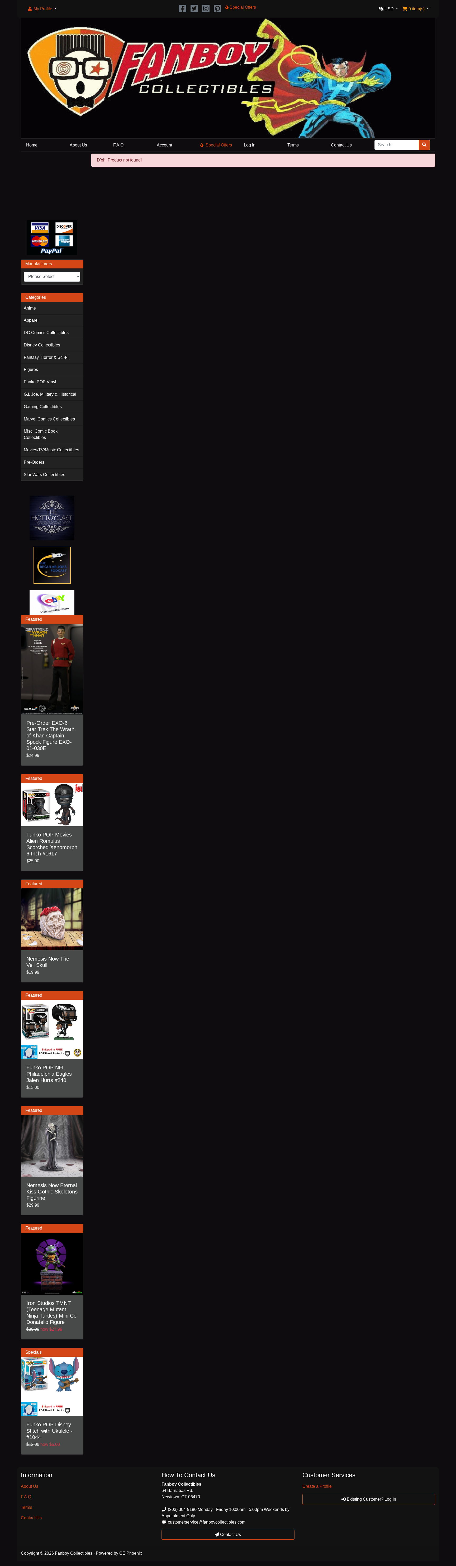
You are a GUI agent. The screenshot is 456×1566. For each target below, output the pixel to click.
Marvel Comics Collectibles (49, 419)
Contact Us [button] (230, 1534)
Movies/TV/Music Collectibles (51, 450)
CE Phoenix (130, 1553)
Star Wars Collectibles (44, 474)
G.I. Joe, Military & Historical (50, 394)
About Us (78, 145)
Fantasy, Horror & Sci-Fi (46, 357)
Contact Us (341, 145)
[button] (42, 9)
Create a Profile (317, 1486)
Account (164, 145)
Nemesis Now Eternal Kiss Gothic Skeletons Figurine (52, 1191)
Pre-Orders (34, 462)
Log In (249, 145)
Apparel (31, 320)
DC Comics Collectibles (46, 332)
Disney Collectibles (42, 345)
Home (31, 145)
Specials (33, 1352)
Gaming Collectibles (43, 406)
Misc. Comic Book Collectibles (41, 434)
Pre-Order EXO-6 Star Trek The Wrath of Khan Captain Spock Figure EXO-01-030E (50, 735)
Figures (31, 369)
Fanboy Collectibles (73, 1553)
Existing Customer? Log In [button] (371, 1499)
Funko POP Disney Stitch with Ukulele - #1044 (49, 1431)
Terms (293, 145)
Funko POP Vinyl (40, 382)
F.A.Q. (119, 145)
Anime (30, 308)
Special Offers (219, 145)
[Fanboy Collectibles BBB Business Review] (52, 185)
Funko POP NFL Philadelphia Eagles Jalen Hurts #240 (49, 1074)
